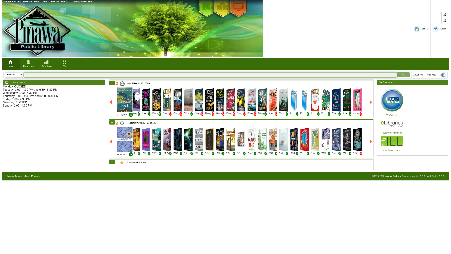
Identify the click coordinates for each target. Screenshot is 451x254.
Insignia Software (393, 176)
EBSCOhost (391, 115)
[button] (21, 74)
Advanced (418, 75)
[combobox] (12, 74)
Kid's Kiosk (46, 66)
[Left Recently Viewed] (111, 142)
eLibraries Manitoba (392, 133)
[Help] (443, 75)
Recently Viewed (135, 123)
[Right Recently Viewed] (371, 142)
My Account (28, 66)
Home (11, 66)
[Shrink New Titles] (112, 83)
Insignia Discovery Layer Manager (23, 176)
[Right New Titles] (371, 102)
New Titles (132, 83)
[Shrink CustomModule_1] (112, 162)
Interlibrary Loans (391, 150)
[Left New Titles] (111, 102)
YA (64, 66)
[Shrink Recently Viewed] (112, 122)
